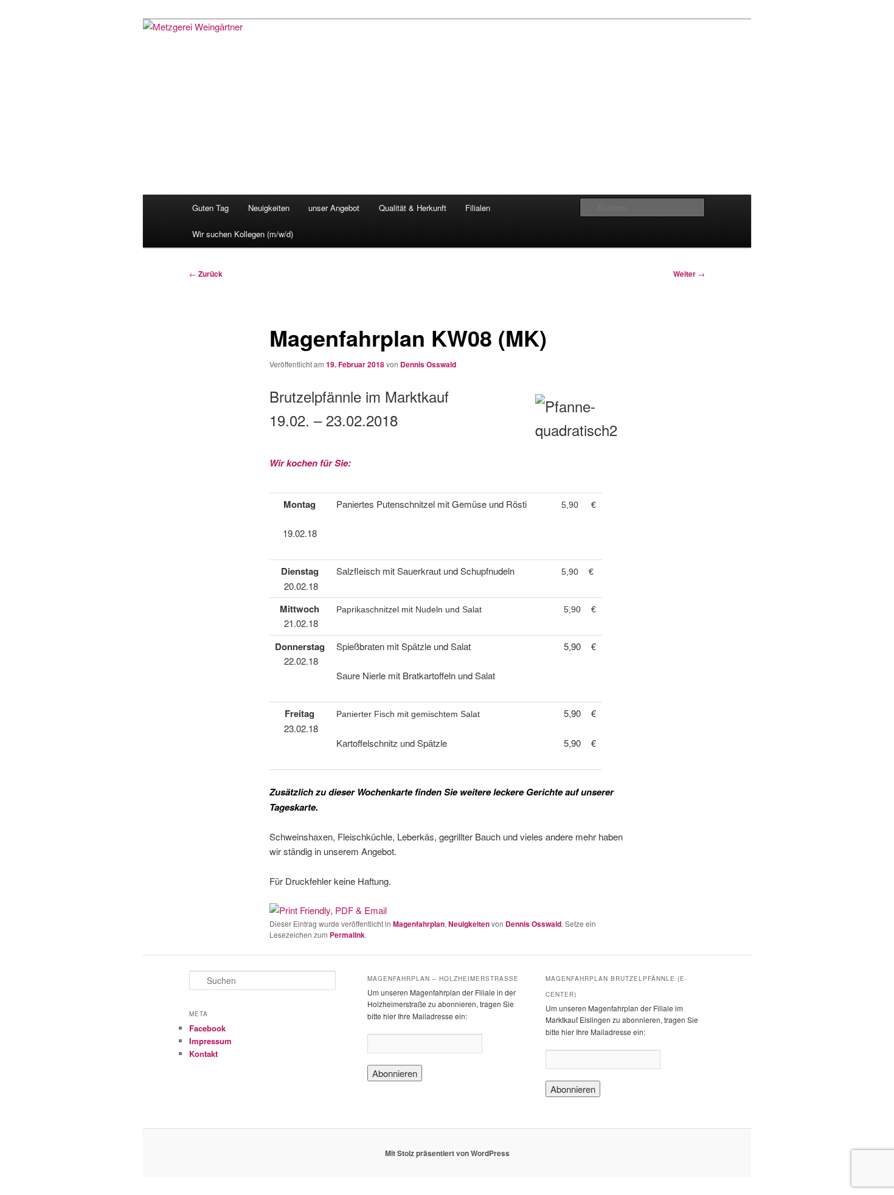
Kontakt (203, 1053)
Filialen (477, 207)
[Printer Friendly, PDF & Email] (328, 910)
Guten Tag (210, 207)
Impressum (210, 1041)
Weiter (689, 273)
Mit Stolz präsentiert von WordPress (447, 1153)
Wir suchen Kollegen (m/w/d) (242, 234)
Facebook (207, 1028)
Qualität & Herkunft (412, 207)
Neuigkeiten (268, 207)
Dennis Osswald (428, 364)
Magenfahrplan (419, 923)
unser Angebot (333, 207)
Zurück (206, 273)
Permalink (347, 934)
